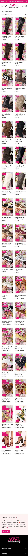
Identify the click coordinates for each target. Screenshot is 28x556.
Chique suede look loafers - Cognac (20, 322)
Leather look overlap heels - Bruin (20, 192)
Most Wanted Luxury (6, 548)
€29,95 (4, 271)
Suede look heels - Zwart (20, 63)
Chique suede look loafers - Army (7, 347)
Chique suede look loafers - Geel (20, 347)
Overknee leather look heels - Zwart (19, 37)
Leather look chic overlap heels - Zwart (20, 166)
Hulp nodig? (4, 553)
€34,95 (17, 117)
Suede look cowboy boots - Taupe (20, 114)
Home (3, 14)
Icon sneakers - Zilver (19, 270)
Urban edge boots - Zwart (7, 114)
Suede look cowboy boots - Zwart (20, 140)
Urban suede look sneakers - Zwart (6, 218)
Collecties (7, 14)
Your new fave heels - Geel (7, 425)
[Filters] (26, 14)
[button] (22, 6)
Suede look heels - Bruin (7, 63)
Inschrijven (5, 531)
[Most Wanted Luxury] (14, 6)
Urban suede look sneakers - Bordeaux (20, 244)
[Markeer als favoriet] (11, 33)
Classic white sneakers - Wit (5, 373)
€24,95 (4, 91)
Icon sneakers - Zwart (7, 269)
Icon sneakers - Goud (6, 296)
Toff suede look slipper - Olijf (19, 399)
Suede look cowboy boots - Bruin (7, 140)
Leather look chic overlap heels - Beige (7, 192)
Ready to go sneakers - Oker (19, 425)
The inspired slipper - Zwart (20, 296)
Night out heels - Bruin (19, 451)
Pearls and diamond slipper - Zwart (7, 322)
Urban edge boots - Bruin (20, 89)
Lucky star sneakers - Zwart (7, 89)
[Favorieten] (5, 5)
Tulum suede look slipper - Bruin (6, 399)
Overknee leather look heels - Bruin (6, 37)
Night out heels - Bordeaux (6, 451)
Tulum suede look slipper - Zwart (19, 373)
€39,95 (17, 91)
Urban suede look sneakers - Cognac (20, 218)
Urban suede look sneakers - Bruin (6, 244)
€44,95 (4, 39)
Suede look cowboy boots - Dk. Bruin (7, 166)
